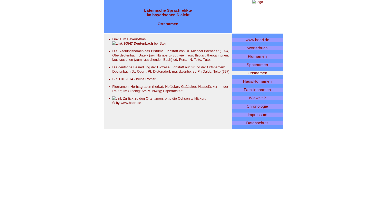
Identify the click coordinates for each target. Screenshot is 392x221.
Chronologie (257, 106)
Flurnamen (257, 56)
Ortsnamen (257, 73)
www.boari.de (257, 40)
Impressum (257, 115)
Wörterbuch (257, 48)
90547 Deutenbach (137, 43)
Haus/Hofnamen (257, 81)
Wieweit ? (257, 98)
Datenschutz (257, 123)
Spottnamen (257, 65)
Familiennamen (257, 90)
